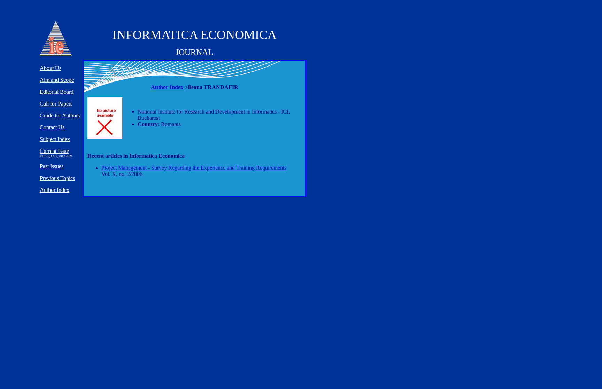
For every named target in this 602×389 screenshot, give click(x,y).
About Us (50, 68)
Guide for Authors (60, 115)
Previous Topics (57, 178)
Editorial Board (57, 92)
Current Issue (54, 151)
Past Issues (51, 166)
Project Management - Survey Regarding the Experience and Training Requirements (193, 168)
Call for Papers (56, 104)
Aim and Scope (57, 80)
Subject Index (55, 139)
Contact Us (52, 127)
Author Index (168, 87)
